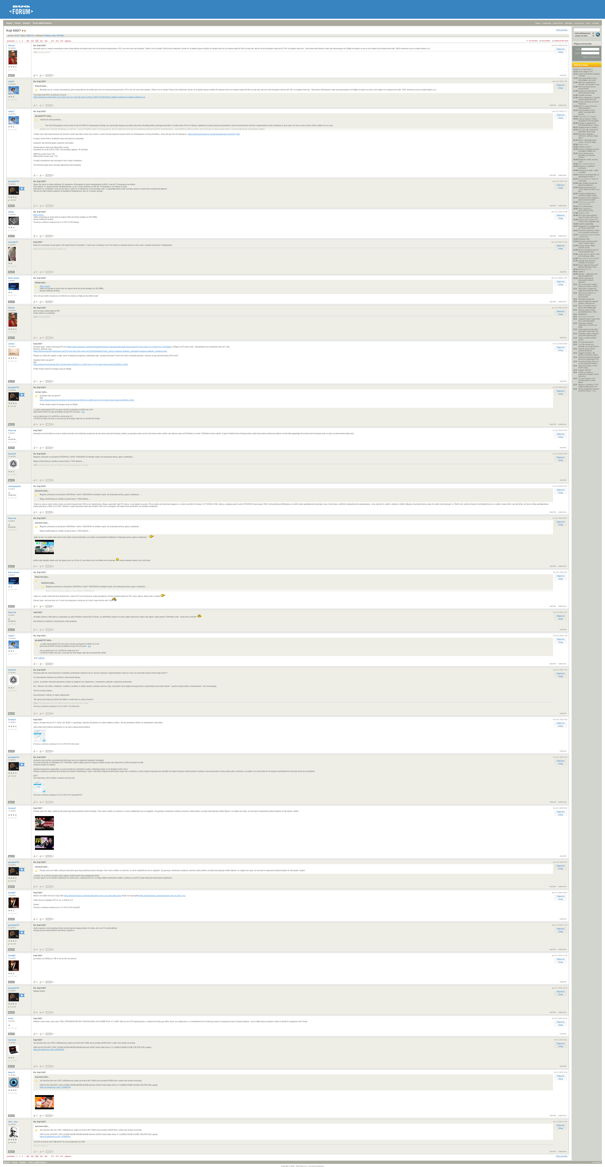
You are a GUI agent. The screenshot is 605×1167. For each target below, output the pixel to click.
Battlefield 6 (582, 314)
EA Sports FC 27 (584, 269)
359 (32, 41)
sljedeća (68, 41)
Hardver (26, 23)
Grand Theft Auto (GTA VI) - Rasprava (589, 103)
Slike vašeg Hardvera (586, 164)
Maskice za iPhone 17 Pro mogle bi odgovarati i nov (588, 385)
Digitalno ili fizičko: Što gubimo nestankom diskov (588, 354)
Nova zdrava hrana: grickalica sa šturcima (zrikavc (586, 155)
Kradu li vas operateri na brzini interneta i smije (587, 92)
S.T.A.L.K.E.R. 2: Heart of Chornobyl (588, 180)
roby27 (11, 81)
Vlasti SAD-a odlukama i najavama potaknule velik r (588, 289)
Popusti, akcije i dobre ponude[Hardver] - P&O (587, 311)
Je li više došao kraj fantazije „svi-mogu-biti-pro (588, 345)
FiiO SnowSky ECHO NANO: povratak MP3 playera (586, 112)
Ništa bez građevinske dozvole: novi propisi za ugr (588, 83)
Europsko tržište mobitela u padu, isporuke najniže (588, 199)
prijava (538, 23)
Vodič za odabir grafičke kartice (587, 339)
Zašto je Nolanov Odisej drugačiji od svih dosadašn (588, 120)
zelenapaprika (14, 486)
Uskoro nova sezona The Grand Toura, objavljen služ (588, 220)
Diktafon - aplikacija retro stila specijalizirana (587, 275)
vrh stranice (596, 1162)
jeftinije (41, 658)
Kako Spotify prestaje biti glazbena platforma (587, 184)
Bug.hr (9, 23)
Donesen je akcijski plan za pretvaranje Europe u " (588, 176)
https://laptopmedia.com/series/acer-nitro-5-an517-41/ (162, 896)
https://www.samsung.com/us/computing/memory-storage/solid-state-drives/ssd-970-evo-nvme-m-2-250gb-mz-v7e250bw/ (119, 347)
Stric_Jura (13, 1122)
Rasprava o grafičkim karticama (586, 167)
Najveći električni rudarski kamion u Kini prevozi (588, 302)
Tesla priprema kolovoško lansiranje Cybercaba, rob (588, 330)
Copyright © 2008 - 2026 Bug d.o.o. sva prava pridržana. (302, 1166)
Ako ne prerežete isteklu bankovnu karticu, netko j (588, 285)
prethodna (11, 41)
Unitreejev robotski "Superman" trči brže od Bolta (587, 325)
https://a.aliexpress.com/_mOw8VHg (48, 1049)
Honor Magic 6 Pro (585, 72)
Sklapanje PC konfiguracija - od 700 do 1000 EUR (589, 227)
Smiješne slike (583, 213)
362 (46, 41)
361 (41, 41)
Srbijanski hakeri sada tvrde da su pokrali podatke (589, 320)
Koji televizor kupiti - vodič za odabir (588, 171)
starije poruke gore (561, 41)
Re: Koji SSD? (39, 45)
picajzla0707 (14, 181)
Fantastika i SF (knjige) (587, 116)
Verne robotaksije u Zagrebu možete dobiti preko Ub (589, 98)
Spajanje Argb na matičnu (588, 127)
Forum (17, 23)
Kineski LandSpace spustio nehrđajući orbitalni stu (588, 150)
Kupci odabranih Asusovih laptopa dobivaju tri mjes (588, 266)
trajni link (563, 75)
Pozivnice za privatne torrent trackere (586, 203)
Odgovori (561, 49)
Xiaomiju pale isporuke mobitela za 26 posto (586, 262)
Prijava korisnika (583, 43)
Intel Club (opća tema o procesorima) (587, 88)
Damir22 (12, 454)
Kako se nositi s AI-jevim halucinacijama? (587, 107)
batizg (11, 212)
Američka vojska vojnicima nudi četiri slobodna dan (588, 334)
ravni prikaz (545, 41)
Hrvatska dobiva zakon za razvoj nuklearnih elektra (588, 362)
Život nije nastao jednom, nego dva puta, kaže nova (588, 216)
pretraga (595, 23)
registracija (547, 23)
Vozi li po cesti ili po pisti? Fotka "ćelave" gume (587, 242)
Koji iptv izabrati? (584, 370)
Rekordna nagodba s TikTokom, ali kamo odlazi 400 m (588, 136)
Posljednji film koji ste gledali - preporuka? (588, 236)
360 (36, 41)
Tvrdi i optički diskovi (42, 23)
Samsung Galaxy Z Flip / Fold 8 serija (587, 367)
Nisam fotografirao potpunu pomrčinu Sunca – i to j (588, 390)
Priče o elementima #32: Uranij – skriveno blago (587, 141)
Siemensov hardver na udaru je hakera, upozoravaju (587, 295)
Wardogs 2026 (584, 239)
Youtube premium (585, 95)
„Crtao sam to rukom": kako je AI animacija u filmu (589, 255)
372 (52, 41)
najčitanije (568, 23)
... (24, 41)
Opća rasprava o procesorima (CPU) (585, 210)
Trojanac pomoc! (584, 147)
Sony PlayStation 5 (585, 69)
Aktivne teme (581, 65)
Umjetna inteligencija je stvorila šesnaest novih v (587, 194)
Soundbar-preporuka (586, 299)
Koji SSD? (37, 242)
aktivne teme (558, 23)
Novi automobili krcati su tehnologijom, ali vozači (587, 79)
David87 (12, 893)
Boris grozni (38, 215)
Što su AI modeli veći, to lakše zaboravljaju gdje (587, 306)
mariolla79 (13, 242)
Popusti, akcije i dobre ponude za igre (586, 246)
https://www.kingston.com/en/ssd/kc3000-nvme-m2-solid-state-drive (92, 896)
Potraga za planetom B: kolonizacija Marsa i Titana (588, 124)
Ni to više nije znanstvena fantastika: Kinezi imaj (588, 131)
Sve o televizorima (585, 206)
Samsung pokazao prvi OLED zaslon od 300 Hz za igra (588, 189)
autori (588, 23)
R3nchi (11, 45)
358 (27, 41)
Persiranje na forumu (586, 316)
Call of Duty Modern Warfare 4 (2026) (589, 75)
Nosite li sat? (583, 144)
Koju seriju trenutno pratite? (588, 258)
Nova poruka (562, 30)
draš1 (11, 1018)
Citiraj (560, 52)
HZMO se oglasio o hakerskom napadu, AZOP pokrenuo (588, 374)
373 (57, 41)
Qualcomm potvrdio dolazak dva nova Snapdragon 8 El (589, 358)
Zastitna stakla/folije (585, 224)
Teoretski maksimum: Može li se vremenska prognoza (588, 231)
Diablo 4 (581, 272)
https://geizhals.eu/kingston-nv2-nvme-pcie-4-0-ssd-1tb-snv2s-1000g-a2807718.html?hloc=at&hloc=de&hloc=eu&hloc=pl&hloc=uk (89, 97)
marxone (12, 1040)
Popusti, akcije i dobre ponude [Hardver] (586, 350)
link (83, 412)
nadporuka (562, 105)
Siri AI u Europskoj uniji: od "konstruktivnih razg (588, 251)
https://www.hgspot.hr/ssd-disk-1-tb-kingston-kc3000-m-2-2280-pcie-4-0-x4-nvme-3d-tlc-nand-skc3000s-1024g (80, 364)
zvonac (11, 344)
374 (61, 41)
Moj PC (11, 75)
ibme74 (11, 1072)
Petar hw (12, 430)
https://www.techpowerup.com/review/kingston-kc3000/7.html (214, 134)
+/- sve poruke (532, 41)
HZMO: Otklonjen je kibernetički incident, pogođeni (586, 280)
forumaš (12, 720)
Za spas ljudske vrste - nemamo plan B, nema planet (587, 380)
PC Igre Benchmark (585, 342)
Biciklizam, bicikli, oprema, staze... (588, 160)
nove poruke (579, 23)
